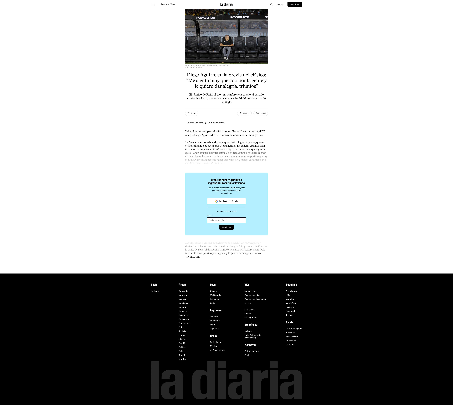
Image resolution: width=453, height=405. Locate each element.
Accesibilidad (292, 336)
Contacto (290, 344)
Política (182, 347)
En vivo (248, 303)
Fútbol (172, 4)
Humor (248, 313)
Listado (248, 331)
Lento (212, 324)
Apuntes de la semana (255, 299)
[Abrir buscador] (271, 4)
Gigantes (214, 328)
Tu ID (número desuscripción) (253, 336)
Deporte (163, 4)
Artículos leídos (217, 350)
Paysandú (214, 299)
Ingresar (280, 4)
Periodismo (215, 342)
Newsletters (291, 291)
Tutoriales (290, 332)
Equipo (248, 355)
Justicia (182, 331)
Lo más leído (251, 291)
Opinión (182, 343)
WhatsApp (291, 303)
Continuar (226, 227)
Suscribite (294, 4)
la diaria (214, 316)
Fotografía (249, 309)
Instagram (291, 307)
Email (210, 216)
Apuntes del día (252, 295)
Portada (155, 291)
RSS (288, 295)
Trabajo (182, 355)
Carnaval (183, 295)
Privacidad (291, 340)
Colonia (213, 291)
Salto (212, 303)
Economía (183, 315)
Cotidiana (183, 303)
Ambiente (183, 291)
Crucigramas (251, 317)
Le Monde (215, 320)
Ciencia (182, 299)
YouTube (290, 299)
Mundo (182, 339)
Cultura (182, 307)
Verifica (182, 359)
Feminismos (184, 323)
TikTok (289, 315)
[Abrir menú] (153, 4)
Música (213, 346)
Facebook (290, 311)
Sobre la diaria (252, 351)
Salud (181, 351)
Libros (182, 335)
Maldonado (215, 295)
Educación (184, 319)
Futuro (182, 327)
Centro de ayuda (294, 328)
